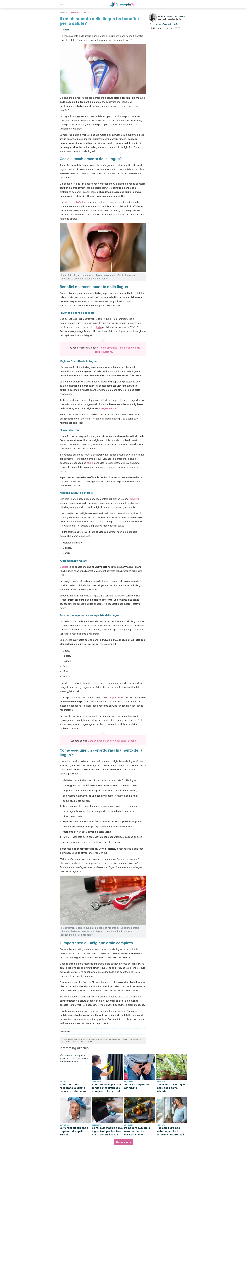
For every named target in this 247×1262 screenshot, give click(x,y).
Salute (63, 1082)
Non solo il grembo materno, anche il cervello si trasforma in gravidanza (170, 1131)
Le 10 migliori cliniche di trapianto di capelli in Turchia (74, 1131)
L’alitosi (64, 566)
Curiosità (96, 1082)
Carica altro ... (123, 1142)
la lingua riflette (115, 697)
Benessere (64, 13)
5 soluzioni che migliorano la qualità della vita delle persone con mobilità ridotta (74, 1088)
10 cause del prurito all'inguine (136, 1086)
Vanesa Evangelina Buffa (169, 19)
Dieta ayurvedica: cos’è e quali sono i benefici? (113, 740)
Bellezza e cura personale (81, 13)
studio (98, 327)
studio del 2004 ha (75, 202)
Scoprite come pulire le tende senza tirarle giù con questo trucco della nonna (107, 1088)
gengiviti (134, 499)
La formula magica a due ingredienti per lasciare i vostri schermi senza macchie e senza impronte (107, 1131)
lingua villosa (108, 408)
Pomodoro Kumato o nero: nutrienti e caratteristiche (137, 1131)
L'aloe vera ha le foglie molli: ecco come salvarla (170, 1088)
